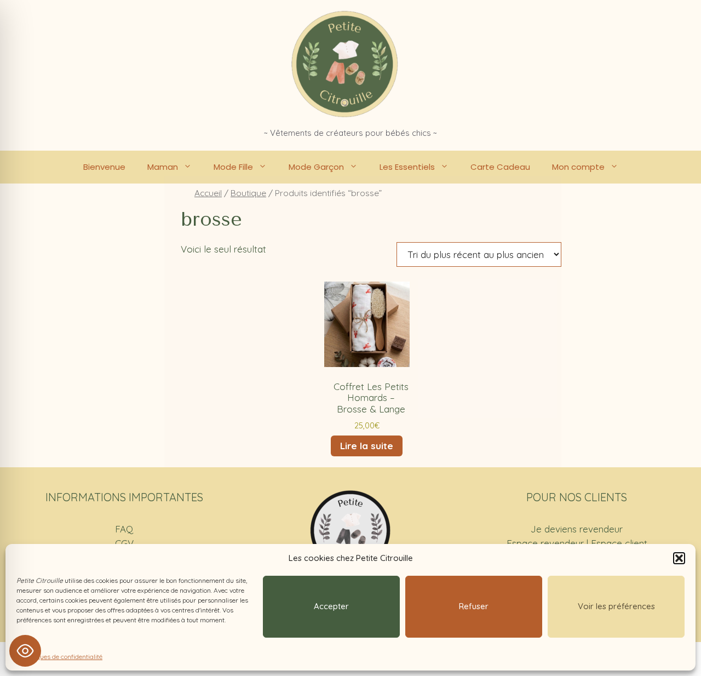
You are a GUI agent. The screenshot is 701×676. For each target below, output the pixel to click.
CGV (124, 543)
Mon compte (578, 167)
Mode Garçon (316, 167)
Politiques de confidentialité (62, 656)
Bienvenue (104, 167)
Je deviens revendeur (577, 529)
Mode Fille (233, 167)
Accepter (331, 606)
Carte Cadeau (500, 167)
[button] (679, 558)
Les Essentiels (407, 167)
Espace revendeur (545, 543)
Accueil (208, 192)
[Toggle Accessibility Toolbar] (25, 651)
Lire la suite (366, 445)
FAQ (124, 529)
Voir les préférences (616, 606)
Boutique (248, 192)
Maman (162, 167)
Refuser (474, 606)
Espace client (619, 543)
